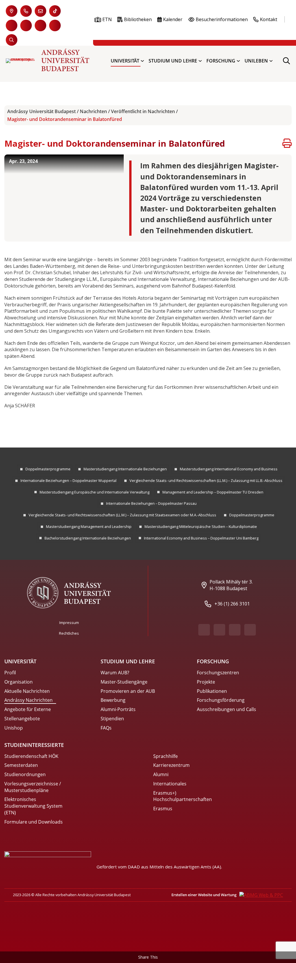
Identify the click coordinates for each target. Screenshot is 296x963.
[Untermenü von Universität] (142, 61)
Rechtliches (69, 633)
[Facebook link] (11, 25)
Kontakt (268, 19)
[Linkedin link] (55, 25)
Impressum (69, 622)
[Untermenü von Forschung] (238, 61)
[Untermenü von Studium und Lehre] (200, 61)
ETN (107, 19)
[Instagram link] (40, 25)
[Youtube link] (26, 25)
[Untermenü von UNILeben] (271, 61)
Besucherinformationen (222, 19)
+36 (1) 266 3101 (232, 604)
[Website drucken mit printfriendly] (287, 144)
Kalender (172, 19)
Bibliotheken (138, 19)
